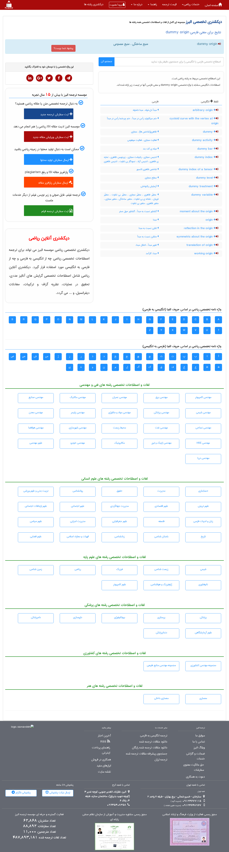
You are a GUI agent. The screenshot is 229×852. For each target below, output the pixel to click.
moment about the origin (197, 211)
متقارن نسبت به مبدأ (147, 236)
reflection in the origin (199, 228)
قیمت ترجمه (169, 4)
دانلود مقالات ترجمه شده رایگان (149, 747)
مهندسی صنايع (36, 397)
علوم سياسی (36, 521)
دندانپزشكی (161, 632)
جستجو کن (106, 61)
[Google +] (39, 78)
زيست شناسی (161, 569)
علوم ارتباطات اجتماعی (36, 506)
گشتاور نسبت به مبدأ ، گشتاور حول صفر (138, 211)
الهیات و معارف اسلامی (78, 536)
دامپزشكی (36, 617)
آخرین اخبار (104, 735)
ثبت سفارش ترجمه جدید (55, 114)
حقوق (119, 491)
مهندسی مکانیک (78, 397)
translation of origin (200, 245)
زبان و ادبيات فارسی (203, 521)
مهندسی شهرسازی (77, 427)
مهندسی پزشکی (161, 412)
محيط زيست (119, 427)
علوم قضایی (36, 536)
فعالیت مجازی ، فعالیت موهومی (142, 140)
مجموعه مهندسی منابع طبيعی (161, 665)
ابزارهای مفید (104, 765)
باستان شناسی (161, 536)
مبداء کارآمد (151, 253)
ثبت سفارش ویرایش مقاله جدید (51, 137)
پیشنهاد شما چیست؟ (63, 48)
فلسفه (161, 521)
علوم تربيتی (203, 506)
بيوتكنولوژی (119, 617)
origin (210, 219)
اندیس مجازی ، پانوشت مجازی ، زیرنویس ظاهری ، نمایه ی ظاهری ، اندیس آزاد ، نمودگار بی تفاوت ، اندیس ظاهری (131, 159)
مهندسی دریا (203, 458)
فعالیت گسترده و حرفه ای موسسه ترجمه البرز (39, 814)
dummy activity (203, 140)
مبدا (155, 219)
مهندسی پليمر (77, 412)
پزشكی (203, 617)
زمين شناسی (36, 569)
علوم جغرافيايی (119, 521)
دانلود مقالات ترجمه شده (153, 741)
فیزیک (119, 569)
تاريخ (203, 536)
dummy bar (205, 148)
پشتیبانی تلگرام (23, 792)
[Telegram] (68, 78)
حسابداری (203, 491)
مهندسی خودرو (77, 443)
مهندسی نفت (161, 427)
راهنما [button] (153, 4)
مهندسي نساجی (203, 427)
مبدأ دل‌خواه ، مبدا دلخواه (145, 110)
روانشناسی (78, 491)
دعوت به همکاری (195, 776)
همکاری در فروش (101, 759)
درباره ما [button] (137, 4)
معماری (203, 698)
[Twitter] (49, 78)
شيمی (203, 569)
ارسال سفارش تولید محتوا (55, 160)
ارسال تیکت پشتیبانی (59, 792)
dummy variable (202, 194)
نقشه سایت (104, 771)
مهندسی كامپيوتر (203, 397)
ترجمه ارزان (161, 759)
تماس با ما (199, 741)
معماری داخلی (161, 698)
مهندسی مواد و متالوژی (119, 412)
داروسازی (77, 617)
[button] (190, 4)
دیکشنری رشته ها (93, 4)
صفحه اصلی (211, 5)
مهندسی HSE (203, 443)
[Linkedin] (29, 78)
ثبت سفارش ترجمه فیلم (55, 211)
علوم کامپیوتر (119, 584)
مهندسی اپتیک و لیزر (161, 443)
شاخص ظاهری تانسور (147, 169)
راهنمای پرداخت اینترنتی (101, 750)
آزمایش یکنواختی (149, 186)
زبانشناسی (119, 536)
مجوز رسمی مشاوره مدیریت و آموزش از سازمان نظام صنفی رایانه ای (114, 817)
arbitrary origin (203, 110)
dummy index (204, 157)
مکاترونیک (119, 443)
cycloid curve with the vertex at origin (194, 121)
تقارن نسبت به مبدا (148, 228)
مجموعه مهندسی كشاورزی (203, 665)
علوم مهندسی (36, 443)
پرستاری (161, 617)
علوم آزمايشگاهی (203, 632)
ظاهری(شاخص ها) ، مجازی (144, 131)
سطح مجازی (151, 177)
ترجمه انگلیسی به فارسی (153, 735)
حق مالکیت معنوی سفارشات (193, 767)
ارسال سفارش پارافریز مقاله (53, 182)
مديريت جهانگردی (119, 506)
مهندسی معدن (36, 412)
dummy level (205, 177)
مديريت (161, 491)
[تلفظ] (219, 44)
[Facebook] (58, 78)
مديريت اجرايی (77, 521)
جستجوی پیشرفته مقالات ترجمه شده (146, 753)
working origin (204, 253)
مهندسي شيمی (203, 412)
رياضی (78, 569)
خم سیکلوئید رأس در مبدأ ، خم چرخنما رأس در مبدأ (132, 118)
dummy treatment (201, 186)
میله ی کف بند (150, 148)
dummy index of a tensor (196, 169)
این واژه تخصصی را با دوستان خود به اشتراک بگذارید (49, 67)
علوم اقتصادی (161, 506)
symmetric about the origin (195, 236)
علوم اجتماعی (77, 506)
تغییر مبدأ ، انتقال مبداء (146, 245)
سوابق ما (200, 735)
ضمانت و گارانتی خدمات (195, 756)
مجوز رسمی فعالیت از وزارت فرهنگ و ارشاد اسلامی (189, 814)
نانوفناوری (203, 584)
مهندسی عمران (119, 397)
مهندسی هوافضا (35, 427)
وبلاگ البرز (199, 747)
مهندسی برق (161, 397)
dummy (208, 131)
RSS (103, 741)
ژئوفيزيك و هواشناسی (161, 584)
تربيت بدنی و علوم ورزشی (35, 491)
